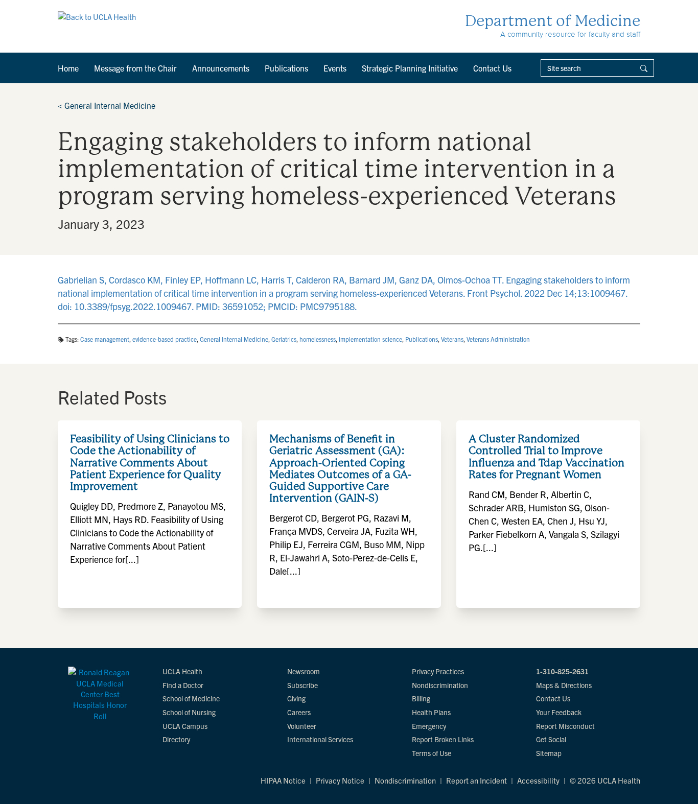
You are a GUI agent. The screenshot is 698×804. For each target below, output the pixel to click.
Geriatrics (283, 339)
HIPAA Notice (283, 780)
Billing (421, 698)
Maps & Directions (564, 685)
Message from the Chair (135, 68)
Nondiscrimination (440, 685)
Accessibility (538, 780)
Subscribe (302, 685)
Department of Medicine (552, 21)
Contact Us (492, 68)
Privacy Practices (438, 671)
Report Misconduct (565, 725)
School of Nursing (189, 712)
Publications (286, 68)
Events (334, 68)
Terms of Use (431, 753)
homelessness (317, 339)
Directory (176, 739)
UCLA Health (182, 671)
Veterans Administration (498, 339)
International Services (320, 739)
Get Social (551, 739)
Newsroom (303, 671)
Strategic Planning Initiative (410, 68)
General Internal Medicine (106, 105)
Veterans (452, 339)
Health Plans (431, 712)
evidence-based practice (164, 339)
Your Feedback (558, 712)
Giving (296, 698)
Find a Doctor (182, 685)
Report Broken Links (443, 739)
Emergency (429, 725)
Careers (299, 712)
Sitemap (549, 753)
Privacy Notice (340, 780)
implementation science (370, 339)
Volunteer (301, 725)
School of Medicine (191, 698)
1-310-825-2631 (562, 671)
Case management (104, 339)
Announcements (220, 68)
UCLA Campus (184, 725)
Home (68, 68)
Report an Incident (476, 780)
